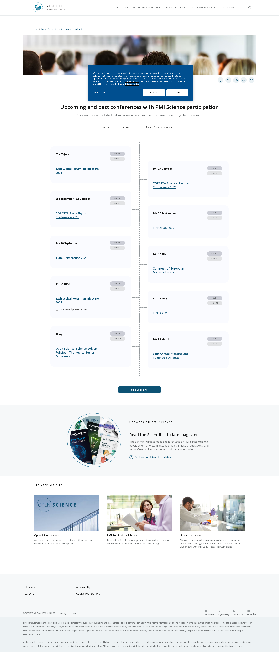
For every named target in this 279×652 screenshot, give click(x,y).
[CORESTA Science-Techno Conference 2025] (188, 179)
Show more (139, 389)
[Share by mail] (251, 80)
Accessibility (83, 587)
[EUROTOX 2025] (188, 221)
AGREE (177, 93)
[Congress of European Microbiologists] (188, 264)
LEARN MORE (99, 93)
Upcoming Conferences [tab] (117, 126)
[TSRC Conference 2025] (90, 252)
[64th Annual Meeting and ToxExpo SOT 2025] (188, 349)
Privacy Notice (132, 84)
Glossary (30, 587)
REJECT (153, 93)
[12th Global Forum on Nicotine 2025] (90, 297)
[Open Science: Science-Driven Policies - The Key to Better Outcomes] (90, 346)
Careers (29, 593)
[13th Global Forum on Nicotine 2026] (90, 164)
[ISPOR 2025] (188, 307)
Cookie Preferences (88, 593)
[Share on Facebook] (220, 80)
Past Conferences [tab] (159, 127)
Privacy (63, 613)
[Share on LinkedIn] (236, 80)
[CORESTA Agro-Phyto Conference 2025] (90, 209)
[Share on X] (228, 80)
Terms (75, 613)
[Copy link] (244, 80)
